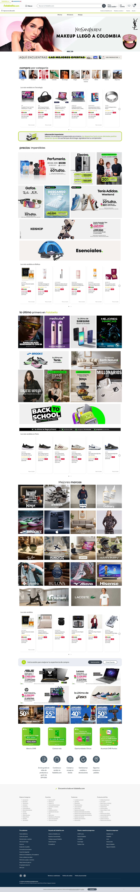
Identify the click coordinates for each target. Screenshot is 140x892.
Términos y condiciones (54, 875)
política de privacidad (74, 889)
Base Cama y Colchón (105, 803)
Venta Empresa (52, 841)
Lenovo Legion (104, 808)
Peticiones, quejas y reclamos (26, 859)
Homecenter (109, 841)
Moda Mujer (26, 816)
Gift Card (21, 867)
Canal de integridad (24, 852)
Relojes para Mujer (105, 813)
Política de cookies (67, 875)
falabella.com (109, 834)
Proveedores (51, 844)
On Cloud (102, 801)
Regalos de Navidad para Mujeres (82, 813)
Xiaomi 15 (51, 803)
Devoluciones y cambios (25, 839)
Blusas (50, 808)
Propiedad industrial (24, 865)
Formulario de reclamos (25, 849)
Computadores (26, 808)
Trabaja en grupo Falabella (55, 839)
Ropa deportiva (78, 805)
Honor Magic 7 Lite (105, 810)
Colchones (25, 806)
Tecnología (25, 820)
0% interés (70, 15)
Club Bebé (80, 839)
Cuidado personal (78, 799)
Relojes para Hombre (105, 820)
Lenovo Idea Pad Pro (105, 815)
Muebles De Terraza (53, 811)
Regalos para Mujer (79, 816)
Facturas (21, 844)
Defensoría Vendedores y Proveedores (29, 854)
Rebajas (80, 15)
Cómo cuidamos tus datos (25, 857)
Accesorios (25, 799)
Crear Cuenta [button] (110, 662)
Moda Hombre (26, 815)
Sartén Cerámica (104, 818)
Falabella (108, 836)
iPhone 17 (51, 801)
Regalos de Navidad (79, 810)
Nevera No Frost (104, 805)
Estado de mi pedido (24, 847)
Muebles (25, 818)
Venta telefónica (23, 834)
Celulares (25, 805)
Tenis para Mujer (53, 820)
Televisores (25, 803)
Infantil (24, 811)
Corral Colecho (104, 816)
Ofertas (60, 15)
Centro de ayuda (23, 836)
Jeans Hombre (78, 806)
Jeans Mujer (77, 808)
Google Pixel (103, 806)
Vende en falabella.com (54, 834)
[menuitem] (118, 10)
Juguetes (25, 813)
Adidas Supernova (104, 799)
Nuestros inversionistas (54, 836)
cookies (82, 889)
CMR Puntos (80, 834)
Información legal (23, 841)
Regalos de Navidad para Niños (82, 811)
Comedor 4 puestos (53, 806)
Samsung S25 (52, 799)
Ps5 (49, 813)
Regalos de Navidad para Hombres (83, 815)
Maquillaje (77, 803)
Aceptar (92, 889)
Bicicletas (25, 801)
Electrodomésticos (27, 810)
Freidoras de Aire (53, 810)
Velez (101, 811)
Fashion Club (80, 844)
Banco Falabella (110, 844)
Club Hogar (80, 841)
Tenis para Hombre (53, 818)
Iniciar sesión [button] (95, 662)
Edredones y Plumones (54, 816)
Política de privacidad (80, 875)
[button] (71, 6)
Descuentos (77, 820)
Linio (107, 839)
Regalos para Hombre (79, 818)
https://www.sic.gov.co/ (25, 862)
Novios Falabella (81, 836)
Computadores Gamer (54, 805)
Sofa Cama (51, 815)
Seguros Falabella (110, 847)
